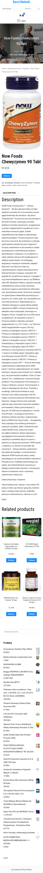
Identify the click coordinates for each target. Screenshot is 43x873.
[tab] (10, 193)
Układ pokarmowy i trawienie (18, 68)
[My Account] (20, 15)
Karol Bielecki (21, 2)
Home (4, 68)
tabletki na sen (22, 185)
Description (9, 193)
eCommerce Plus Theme (21, 870)
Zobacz (7, 176)
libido (14, 185)
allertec (9, 185)
